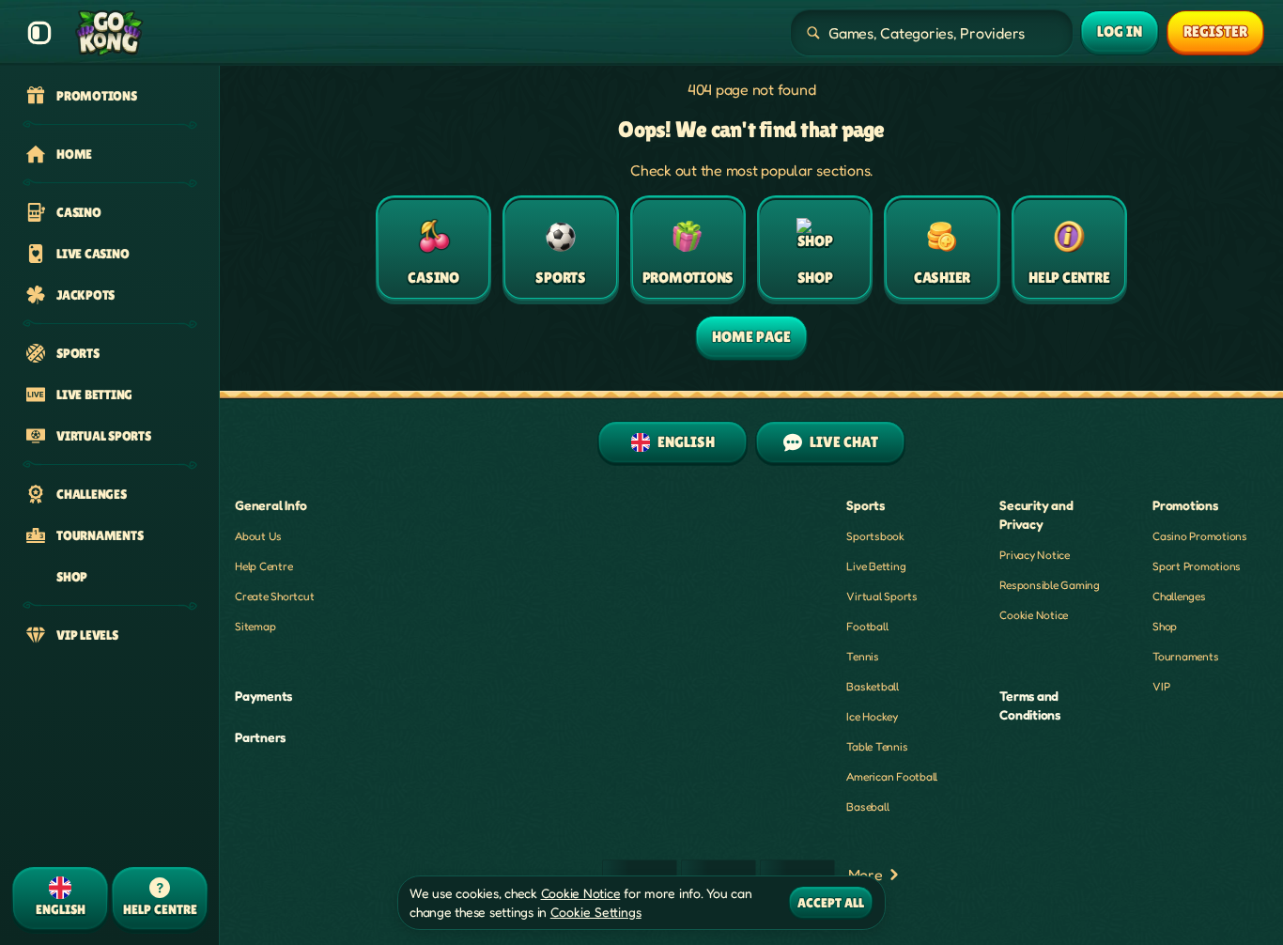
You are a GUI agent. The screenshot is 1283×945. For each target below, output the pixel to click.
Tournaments (1185, 656)
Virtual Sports (882, 596)
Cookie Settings (596, 912)
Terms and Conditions (1029, 705)
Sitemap (255, 626)
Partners (260, 737)
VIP (1160, 686)
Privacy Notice (1034, 555)
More (865, 874)
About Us (258, 536)
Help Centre (263, 566)
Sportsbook (875, 536)
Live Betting (875, 566)
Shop (1164, 626)
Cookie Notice (1033, 615)
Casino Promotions (1199, 536)
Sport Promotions (1196, 566)
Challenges (1179, 596)
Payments (263, 696)
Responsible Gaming (1049, 585)
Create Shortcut (274, 596)
